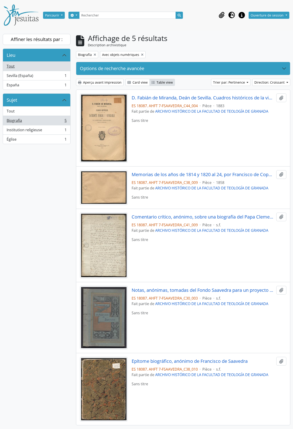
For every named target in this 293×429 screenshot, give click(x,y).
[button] (222, 15)
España (36, 86)
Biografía (36, 121)
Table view (164, 82)
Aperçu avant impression (102, 82)
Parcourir (52, 15)
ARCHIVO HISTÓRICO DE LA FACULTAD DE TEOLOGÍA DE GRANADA (211, 111)
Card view (140, 82)
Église (36, 140)
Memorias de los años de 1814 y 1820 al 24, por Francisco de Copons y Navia (203, 174)
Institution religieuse (36, 131)
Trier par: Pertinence (229, 82)
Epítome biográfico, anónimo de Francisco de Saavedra (190, 361)
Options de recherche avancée (112, 68)
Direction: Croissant (269, 82)
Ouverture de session (268, 15)
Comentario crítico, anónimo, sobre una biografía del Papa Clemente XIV (203, 217)
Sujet (12, 100)
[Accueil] (23, 15)
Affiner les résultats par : (36, 39)
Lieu (11, 55)
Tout (11, 66)
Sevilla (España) (36, 76)
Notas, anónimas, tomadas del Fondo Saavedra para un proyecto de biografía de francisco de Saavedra (203, 290)
